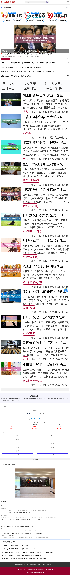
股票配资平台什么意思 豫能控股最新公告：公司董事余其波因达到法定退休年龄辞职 (25, 558)
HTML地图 (53, 569)
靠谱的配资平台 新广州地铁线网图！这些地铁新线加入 (16, 76)
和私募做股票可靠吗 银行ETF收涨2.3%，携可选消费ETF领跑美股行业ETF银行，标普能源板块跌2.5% (29, 71)
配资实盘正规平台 (20, 565)
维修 (17, 439)
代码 (25, 158)
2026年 (27, 133)
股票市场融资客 (31, 180)
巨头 (52, 447)
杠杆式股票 (29, 333)
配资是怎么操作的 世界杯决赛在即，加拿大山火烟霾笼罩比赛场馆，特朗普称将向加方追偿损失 (28, 552)
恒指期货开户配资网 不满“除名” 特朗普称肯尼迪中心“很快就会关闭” (21, 549)
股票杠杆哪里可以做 (33, 380)
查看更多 (35, 389)
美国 (17, 451)
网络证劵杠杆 (30, 205)
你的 (52, 454)
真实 (17, 447)
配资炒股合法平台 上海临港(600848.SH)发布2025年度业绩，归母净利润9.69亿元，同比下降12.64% (28, 63)
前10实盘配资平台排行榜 (45, 565)
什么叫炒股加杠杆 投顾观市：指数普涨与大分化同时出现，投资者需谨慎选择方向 (27, 54)
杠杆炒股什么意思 (32, 231)
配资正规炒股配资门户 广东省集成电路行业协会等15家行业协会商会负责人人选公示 (25, 555)
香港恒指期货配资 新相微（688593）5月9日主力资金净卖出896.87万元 (16, 506)
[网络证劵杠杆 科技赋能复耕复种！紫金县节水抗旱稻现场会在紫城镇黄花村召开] (35, 39)
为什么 (17, 454)
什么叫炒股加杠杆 (5, 58)
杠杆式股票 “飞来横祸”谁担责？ (45, 317)
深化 (52, 439)
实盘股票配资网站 (31, 565)
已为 (52, 443)
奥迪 (17, 443)
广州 (25, 358)
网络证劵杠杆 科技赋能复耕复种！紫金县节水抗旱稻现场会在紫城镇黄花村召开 (25, 51)
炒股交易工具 (30, 256)
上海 (52, 451)
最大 (52, 435)
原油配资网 (29, 307)
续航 (17, 435)
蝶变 (25, 111)
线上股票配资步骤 (32, 282)
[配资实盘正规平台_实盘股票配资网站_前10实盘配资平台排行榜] (7, 2)
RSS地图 (49, 569)
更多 (67, 7)
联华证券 (38, 572)
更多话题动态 (35, 459)
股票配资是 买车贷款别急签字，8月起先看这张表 (16, 546)
